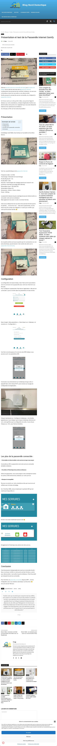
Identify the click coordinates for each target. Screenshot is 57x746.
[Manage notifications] (3, 743)
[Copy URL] (23, 623)
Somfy (11, 32)
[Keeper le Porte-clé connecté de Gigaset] (47, 156)
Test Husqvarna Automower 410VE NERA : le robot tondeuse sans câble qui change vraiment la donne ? (47, 235)
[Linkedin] (16, 623)
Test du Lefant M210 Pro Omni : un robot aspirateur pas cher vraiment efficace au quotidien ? (46, 128)
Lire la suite (42, 110)
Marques (7, 32)
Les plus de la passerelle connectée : (12, 127)
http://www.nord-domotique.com (19, 644)
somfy (19, 588)
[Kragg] (2, 41)
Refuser (28, 736)
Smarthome (41, 122)
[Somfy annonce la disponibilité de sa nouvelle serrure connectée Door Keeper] (31, 672)
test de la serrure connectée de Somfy (16, 87)
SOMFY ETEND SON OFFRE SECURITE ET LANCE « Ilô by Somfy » (19, 697)
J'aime (53, 58)
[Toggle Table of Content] (19, 122)
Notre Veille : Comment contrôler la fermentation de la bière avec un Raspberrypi (9, 633)
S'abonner (52, 67)
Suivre (53, 61)
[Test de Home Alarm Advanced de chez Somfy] (19, 672)
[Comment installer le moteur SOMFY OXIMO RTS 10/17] (31, 690)
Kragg (5, 41)
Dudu (40, 165)
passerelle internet (8, 588)
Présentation (6, 124)
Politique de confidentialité (33, 744)
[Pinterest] (9, 623)
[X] (50, 21)
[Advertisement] (18, 27)
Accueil (2, 32)
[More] (26, 54)
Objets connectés (42, 159)
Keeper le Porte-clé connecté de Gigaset (46, 163)
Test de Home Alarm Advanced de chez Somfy (18, 678)
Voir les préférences (28, 740)
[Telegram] (19, 623)
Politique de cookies (21, 744)
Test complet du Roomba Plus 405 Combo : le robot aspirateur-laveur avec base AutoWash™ (46, 91)
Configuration (6, 125)
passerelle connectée (16, 579)
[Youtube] (12, 591)
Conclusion (5, 129)
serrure (15, 588)
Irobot (40, 85)
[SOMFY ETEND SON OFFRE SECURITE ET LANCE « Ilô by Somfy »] (19, 690)
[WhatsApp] (12, 623)
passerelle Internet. (26, 89)
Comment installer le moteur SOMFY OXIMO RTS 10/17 (31, 697)
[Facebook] (47, 21)
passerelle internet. (6, 97)
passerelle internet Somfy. (8, 245)
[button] (55, 721)
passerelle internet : (22, 171)
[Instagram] (5, 591)
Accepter (28, 732)
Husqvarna (41, 228)
